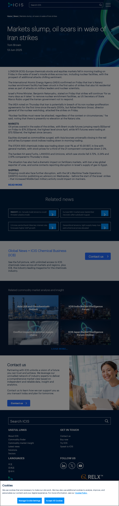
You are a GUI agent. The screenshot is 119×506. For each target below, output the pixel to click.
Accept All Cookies (54, 500)
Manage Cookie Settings (29, 500)
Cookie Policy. (81, 493)
